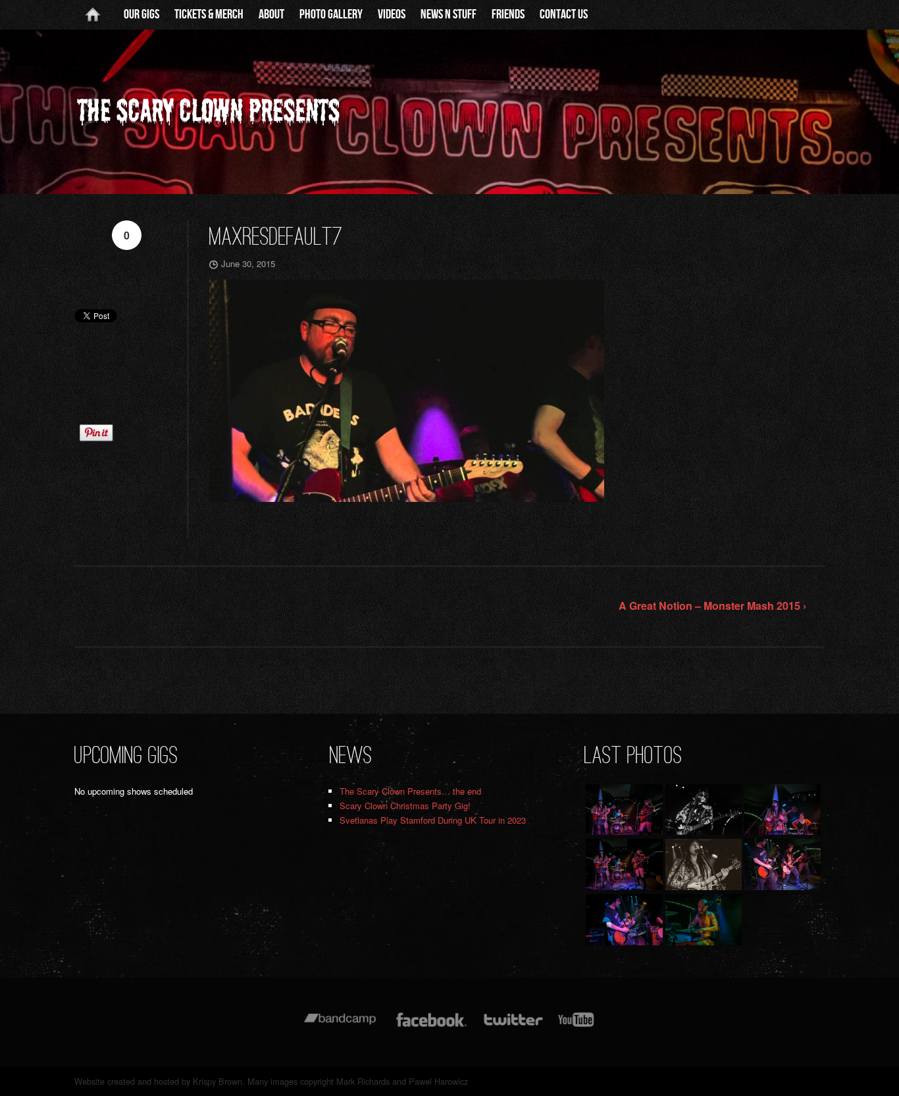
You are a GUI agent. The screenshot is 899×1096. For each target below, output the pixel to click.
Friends (508, 14)
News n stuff (448, 14)
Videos (391, 14)
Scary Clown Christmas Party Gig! (405, 805)
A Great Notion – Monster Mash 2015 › (712, 605)
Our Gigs (141, 14)
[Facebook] (431, 1026)
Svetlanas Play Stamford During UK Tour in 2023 (433, 820)
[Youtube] (577, 1026)
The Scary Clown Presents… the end (410, 791)
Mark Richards (363, 1081)
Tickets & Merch (209, 14)
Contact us (564, 14)
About (271, 14)
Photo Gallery (331, 14)
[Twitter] (512, 1026)
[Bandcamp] (339, 1026)
